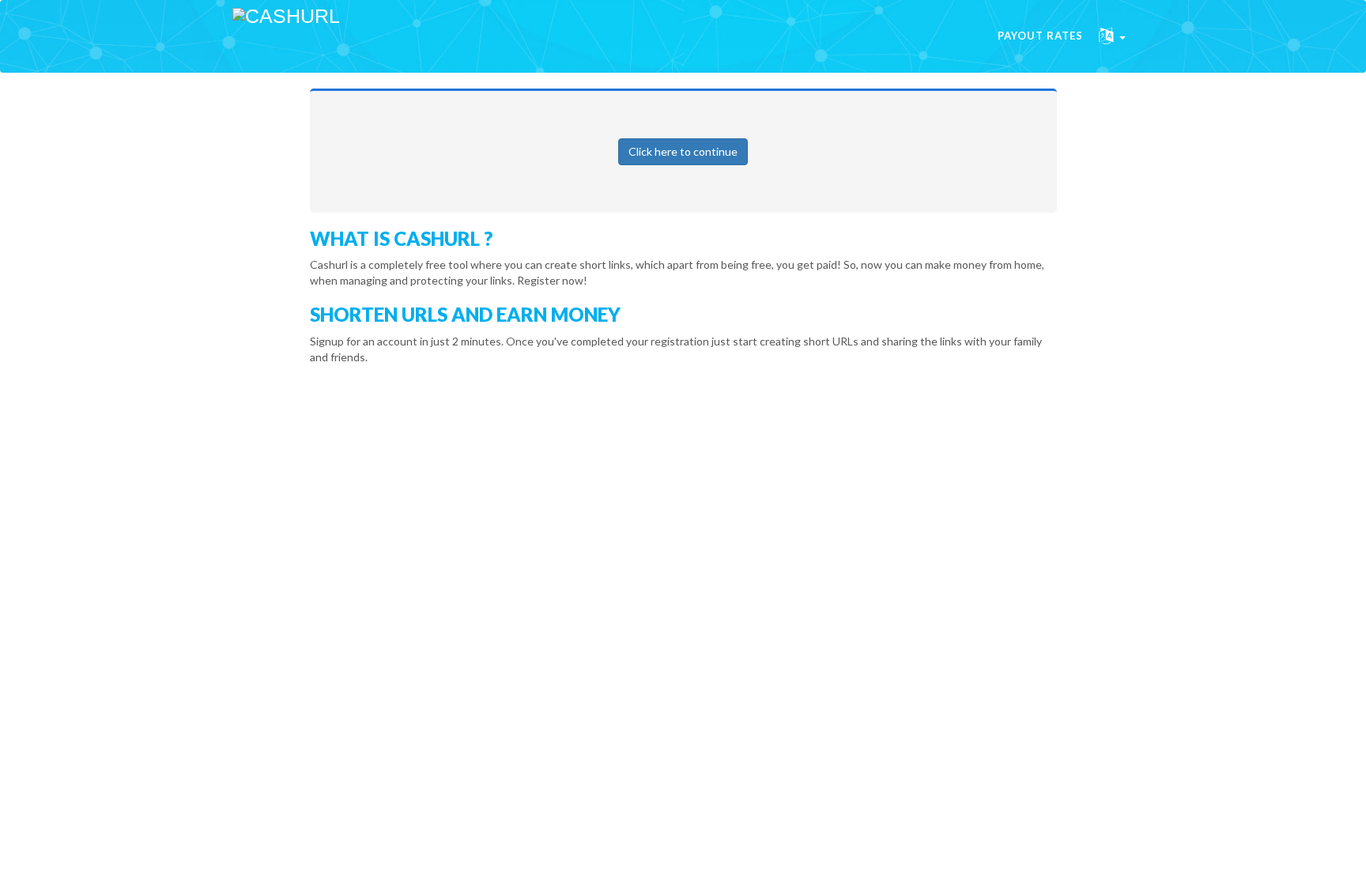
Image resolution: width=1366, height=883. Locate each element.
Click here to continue (683, 151)
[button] (1112, 36)
